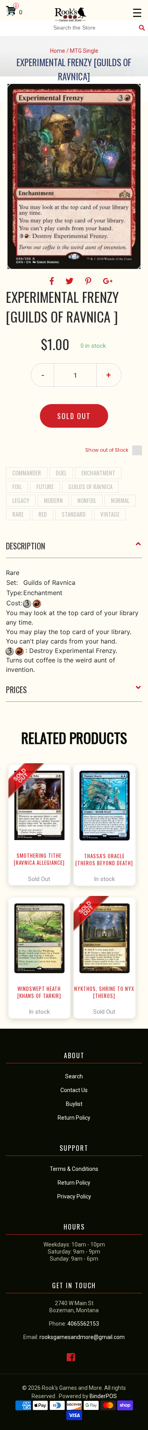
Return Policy (74, 1183)
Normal (120, 500)
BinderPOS (103, 1396)
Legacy (20, 500)
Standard (74, 514)
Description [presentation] (25, 546)
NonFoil (86, 500)
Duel (61, 472)
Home (57, 51)
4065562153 (83, 1324)
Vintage (110, 514)
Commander (26, 472)
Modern (53, 500)
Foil (17, 486)
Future (45, 486)
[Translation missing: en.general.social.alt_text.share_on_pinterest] (89, 281)
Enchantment (98, 472)
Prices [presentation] (16, 690)
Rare (18, 514)
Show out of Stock (106, 450)
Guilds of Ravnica (90, 486)
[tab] (74, 549)
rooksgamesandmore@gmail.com (82, 1337)
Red (42, 514)
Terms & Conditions (74, 1169)
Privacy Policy (74, 1196)
